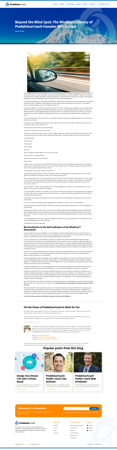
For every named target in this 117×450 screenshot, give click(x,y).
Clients (55, 430)
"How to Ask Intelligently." (77, 202)
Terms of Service (98, 444)
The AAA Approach (74, 432)
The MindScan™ (73, 437)
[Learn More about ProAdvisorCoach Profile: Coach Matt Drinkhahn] (88, 362)
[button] (55, 4)
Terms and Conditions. (94, 412)
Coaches (55, 428)
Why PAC (55, 425)
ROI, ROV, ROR (73, 428)
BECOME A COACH (104, 4)
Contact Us (92, 4)
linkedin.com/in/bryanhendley (46, 337)
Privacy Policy (90, 444)
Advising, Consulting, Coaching (76, 425)
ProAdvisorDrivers (74, 435)
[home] (16, 4)
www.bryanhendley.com (42, 335)
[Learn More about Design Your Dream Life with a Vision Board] (29, 362)
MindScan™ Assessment (63, 236)
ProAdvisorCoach (29, 311)
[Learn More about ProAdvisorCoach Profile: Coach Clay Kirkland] (58, 362)
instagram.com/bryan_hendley (48, 339)
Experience (72, 430)
